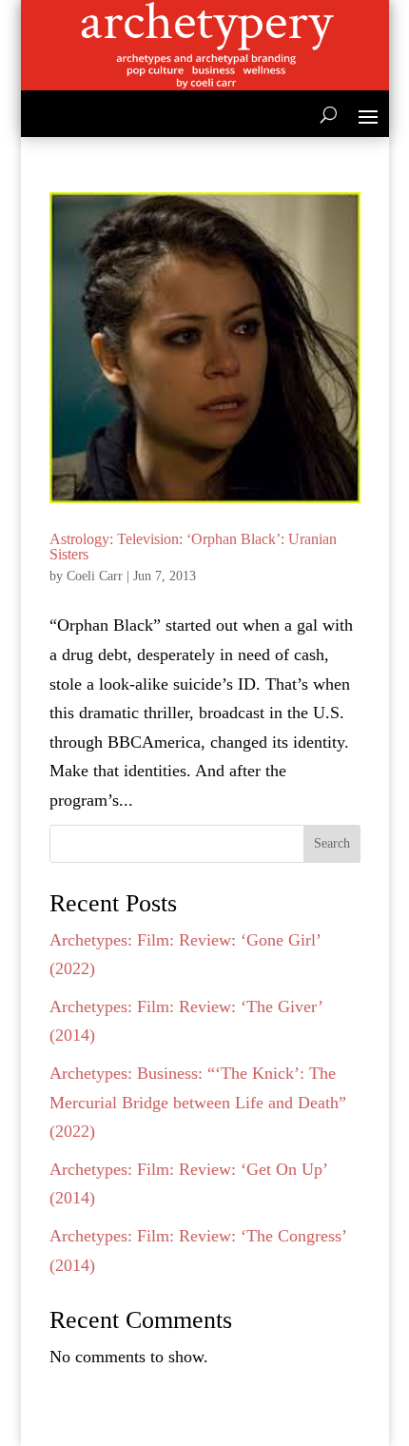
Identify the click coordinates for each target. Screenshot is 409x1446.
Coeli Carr (95, 576)
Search (332, 843)
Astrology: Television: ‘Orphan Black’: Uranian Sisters (193, 546)
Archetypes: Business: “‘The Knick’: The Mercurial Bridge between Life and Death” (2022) (197, 1102)
